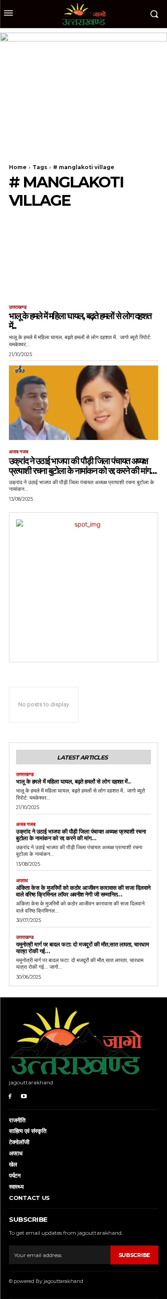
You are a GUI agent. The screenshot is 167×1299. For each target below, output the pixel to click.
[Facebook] (10, 1095)
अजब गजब (18, 452)
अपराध (22, 881)
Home (18, 167)
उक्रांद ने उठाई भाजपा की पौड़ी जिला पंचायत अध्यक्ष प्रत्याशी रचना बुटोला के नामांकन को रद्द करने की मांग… (82, 466)
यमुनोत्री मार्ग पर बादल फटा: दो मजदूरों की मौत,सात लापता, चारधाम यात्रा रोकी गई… (82, 948)
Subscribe (134, 1255)
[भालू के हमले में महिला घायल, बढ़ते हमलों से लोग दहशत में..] (83, 258)
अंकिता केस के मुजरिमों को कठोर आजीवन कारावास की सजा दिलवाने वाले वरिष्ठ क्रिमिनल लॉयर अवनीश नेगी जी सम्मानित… (83, 891)
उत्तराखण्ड (18, 307)
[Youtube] (24, 1095)
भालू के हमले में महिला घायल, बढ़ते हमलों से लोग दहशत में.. (80, 321)
